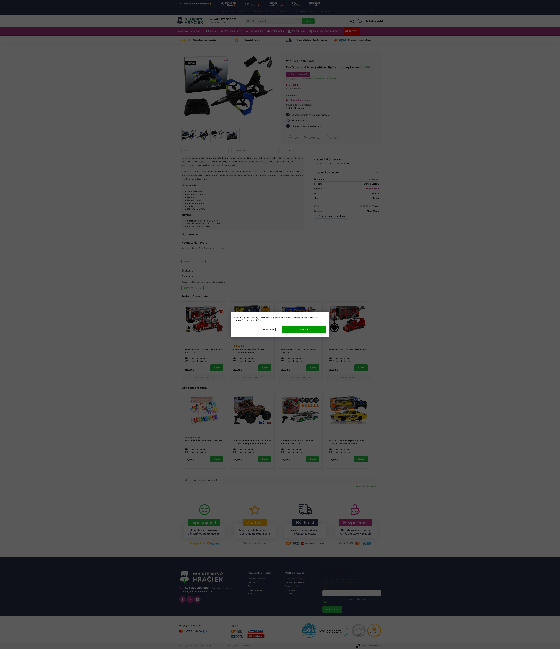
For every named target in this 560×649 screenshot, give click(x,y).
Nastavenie (269, 329)
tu (260, 320)
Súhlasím (304, 329)
